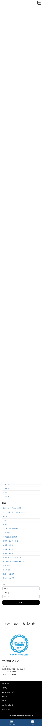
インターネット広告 (8, 692)
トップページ (6, 683)
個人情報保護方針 (7, 705)
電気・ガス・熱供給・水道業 (12, 508)
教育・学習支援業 (8, 574)
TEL (32, 724)
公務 (4, 520)
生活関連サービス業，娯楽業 (12, 557)
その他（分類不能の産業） (11, 528)
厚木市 (7, 488)
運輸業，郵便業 (8, 545)
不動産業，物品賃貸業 (10, 537)
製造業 (5, 516)
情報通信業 (6, 570)
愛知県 (5, 492)
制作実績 (4, 688)
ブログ (4, 701)
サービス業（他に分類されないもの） (15, 512)
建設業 (5, 524)
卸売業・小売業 (8, 549)
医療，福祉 (6, 533)
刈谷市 (7, 496)
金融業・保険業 (8, 553)
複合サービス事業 (8, 578)
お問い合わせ (6, 709)
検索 (21, 602)
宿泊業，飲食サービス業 (11, 541)
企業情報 (4, 696)
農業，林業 (6, 565)
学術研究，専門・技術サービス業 (13, 561)
